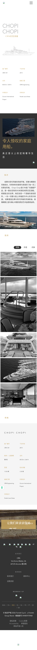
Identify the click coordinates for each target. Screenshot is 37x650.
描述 (2, 8)
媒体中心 (26, 576)
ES (17, 605)
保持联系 (29, 523)
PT (29, 605)
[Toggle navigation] (31, 3)
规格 (18, 8)
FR (25, 605)
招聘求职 (10, 581)
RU (21, 605)
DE (19, 607)
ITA (8, 605)
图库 (13, 8)
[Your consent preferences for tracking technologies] (2, 488)
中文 (13, 605)
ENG (3, 605)
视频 (8, 8)
